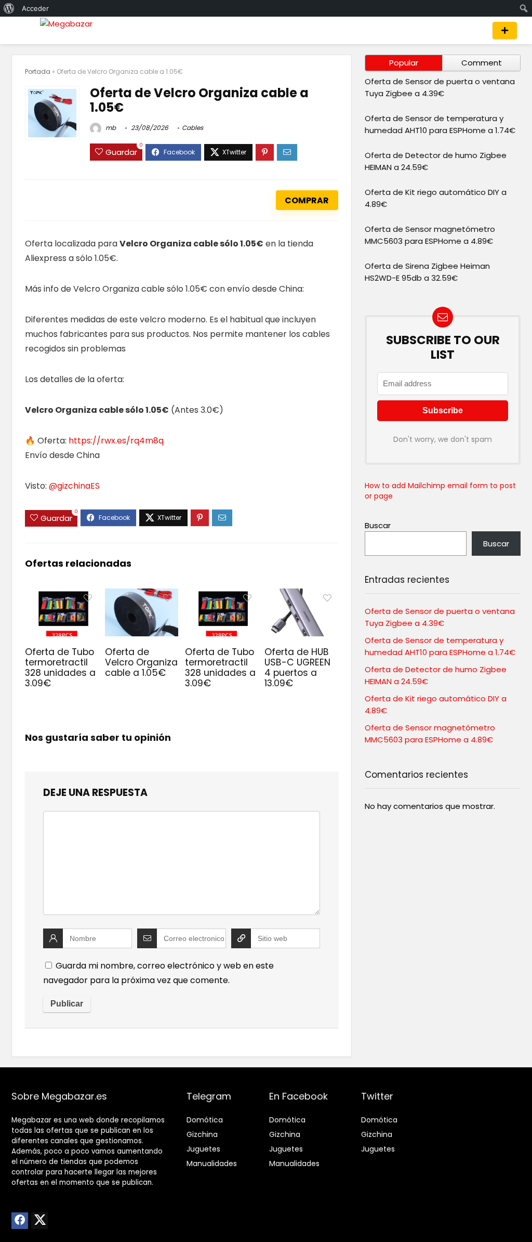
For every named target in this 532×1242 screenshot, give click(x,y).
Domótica (205, 1120)
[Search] (474, 30)
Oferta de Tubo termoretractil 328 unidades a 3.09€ (60, 667)
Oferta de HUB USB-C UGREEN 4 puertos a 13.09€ (297, 667)
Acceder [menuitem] (35, 8)
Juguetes (203, 1149)
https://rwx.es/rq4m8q (116, 441)
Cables (192, 127)
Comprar (307, 200)
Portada (37, 71)
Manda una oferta (505, 30)
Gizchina (202, 1134)
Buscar (378, 525)
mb (110, 127)
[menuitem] (9, 8)
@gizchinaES (74, 486)
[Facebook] (19, 1220)
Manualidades (212, 1163)
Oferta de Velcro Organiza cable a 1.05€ (141, 662)
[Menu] (23, 30)
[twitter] (39, 1220)
